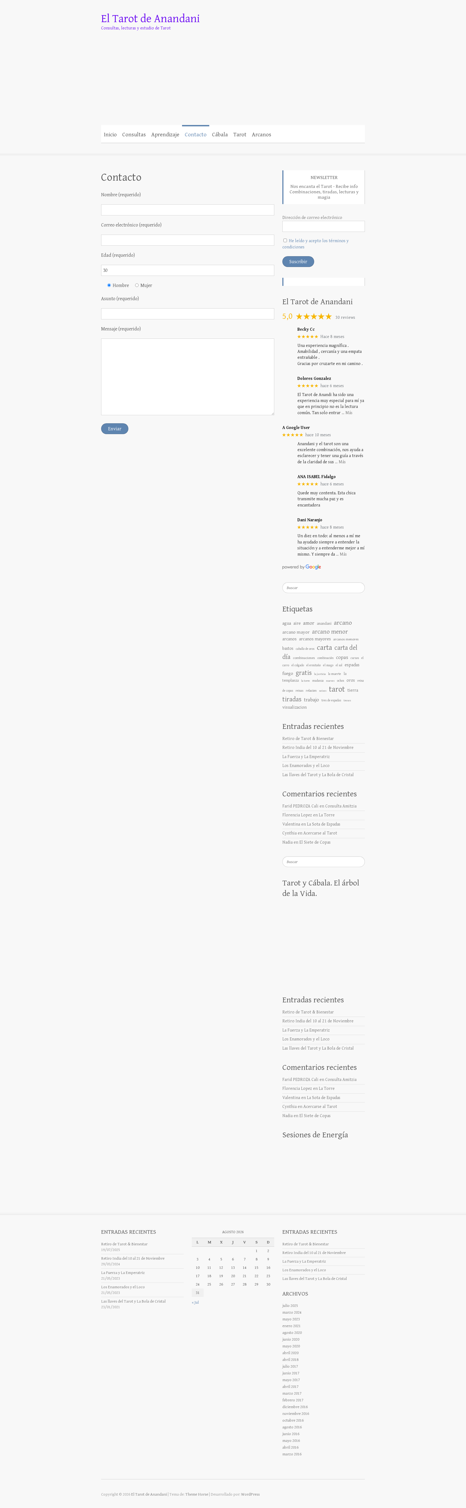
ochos (340, 680)
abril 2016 (290, 1447)
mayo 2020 (291, 1346)
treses (347, 700)
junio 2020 (290, 1339)
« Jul (195, 1302)
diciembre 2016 (295, 1407)
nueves (330, 680)
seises (323, 690)
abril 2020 (290, 1353)
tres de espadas (331, 700)
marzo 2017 (291, 1393)
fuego (287, 673)
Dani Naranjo (309, 520)
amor (308, 623)
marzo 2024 (291, 1312)
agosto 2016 (292, 1427)
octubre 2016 (293, 1420)
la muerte (334, 674)
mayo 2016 (291, 1440)
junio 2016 (290, 1434)
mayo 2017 (291, 1380)
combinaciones (304, 658)
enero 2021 (291, 1326)
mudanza (318, 680)
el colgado (298, 665)
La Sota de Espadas (323, 824)
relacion (311, 691)
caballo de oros (305, 649)
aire (297, 623)
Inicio (110, 134)
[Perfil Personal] (276, 134)
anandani (324, 623)
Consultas (134, 134)
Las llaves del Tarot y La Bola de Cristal (318, 774)
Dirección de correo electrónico (312, 217)
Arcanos (261, 134)
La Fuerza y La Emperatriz (306, 756)
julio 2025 (290, 1305)
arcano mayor (296, 632)
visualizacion (294, 707)
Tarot (239, 134)
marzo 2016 (291, 1454)
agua (286, 623)
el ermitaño (313, 665)
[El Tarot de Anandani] (233, 72)
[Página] (294, 134)
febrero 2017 (292, 1400)
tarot (337, 689)
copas (342, 657)
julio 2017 (290, 1366)
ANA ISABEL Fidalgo (316, 476)
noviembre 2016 (295, 1413)
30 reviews (345, 317)
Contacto (196, 134)
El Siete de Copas (315, 842)
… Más (347, 412)
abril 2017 (290, 1386)
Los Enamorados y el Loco (306, 765)
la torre (305, 680)
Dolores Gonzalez (314, 378)
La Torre (327, 815)
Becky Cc (306, 329)
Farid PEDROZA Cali (300, 806)
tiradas (291, 699)
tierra (352, 690)
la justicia (320, 674)
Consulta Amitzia (341, 806)
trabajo (311, 700)
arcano (343, 623)
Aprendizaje (165, 134)
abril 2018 (290, 1359)
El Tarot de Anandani (150, 18)
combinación (325, 658)
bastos (287, 648)
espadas (352, 665)
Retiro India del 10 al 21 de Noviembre (318, 747)
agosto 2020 (292, 1332)
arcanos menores (346, 639)
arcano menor (330, 631)
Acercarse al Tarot (320, 833)
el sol (339, 665)
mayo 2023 (291, 1319)
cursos (355, 658)
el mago (328, 665)
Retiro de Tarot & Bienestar (308, 738)
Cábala (220, 134)
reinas (299, 690)
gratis (304, 673)
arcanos (289, 639)
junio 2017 (290, 1373)
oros (351, 680)
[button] (305, 134)
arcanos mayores (315, 639)
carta (324, 647)
